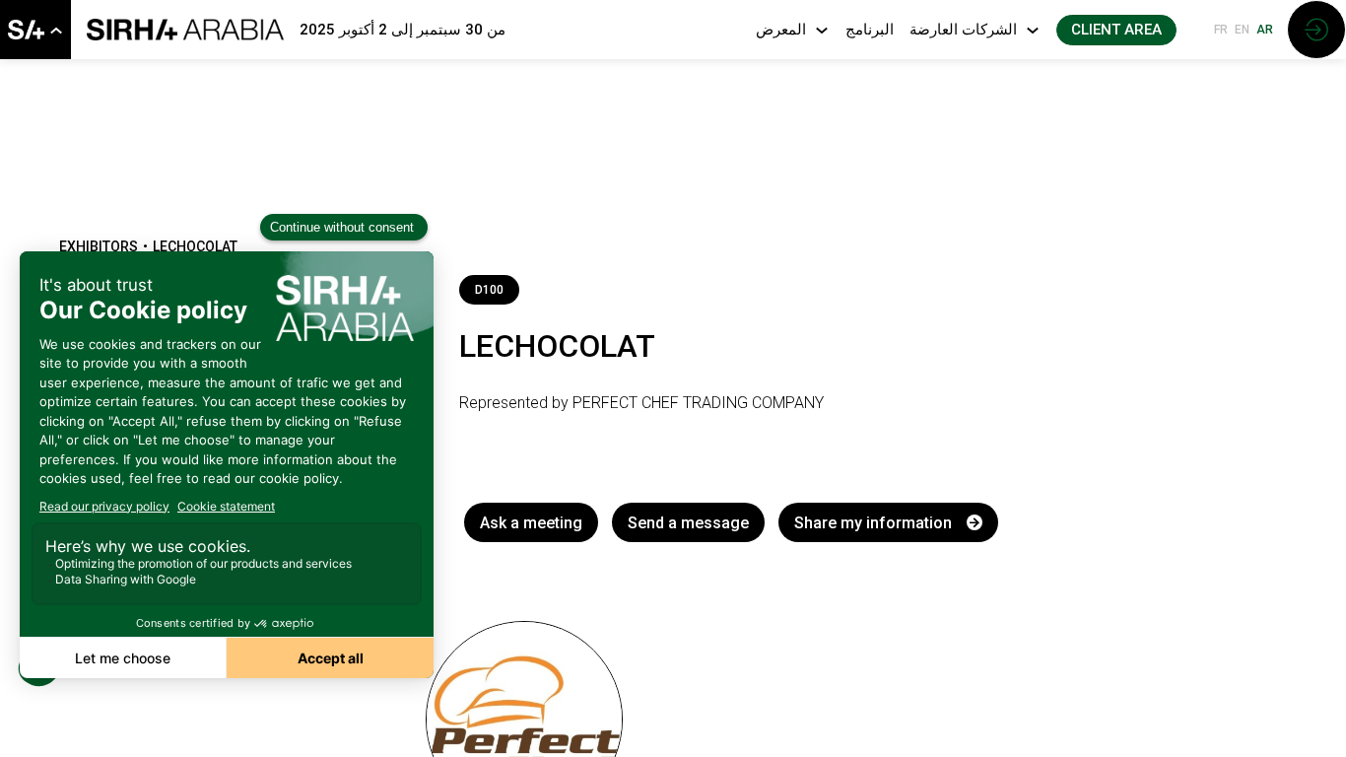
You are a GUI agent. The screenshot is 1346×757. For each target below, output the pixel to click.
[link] (35, 29)
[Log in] (1316, 29)
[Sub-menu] (55, 31)
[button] (1116, 30)
